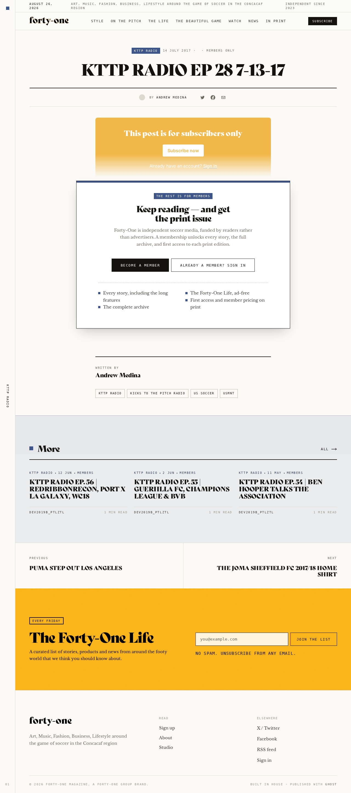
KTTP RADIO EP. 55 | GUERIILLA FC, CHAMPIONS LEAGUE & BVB (181, 489)
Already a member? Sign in (213, 265)
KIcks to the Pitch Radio (157, 393)
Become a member (140, 265)
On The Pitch (126, 21)
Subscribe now (183, 150)
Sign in (264, 760)
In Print (276, 21)
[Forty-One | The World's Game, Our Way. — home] (49, 21)
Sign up (167, 727)
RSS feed (266, 749)
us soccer (204, 393)
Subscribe (322, 21)
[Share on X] (202, 97)
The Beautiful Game (199, 21)
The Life (158, 21)
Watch (235, 21)
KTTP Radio (145, 51)
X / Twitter (268, 728)
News (253, 21)
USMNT (229, 393)
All (325, 449)
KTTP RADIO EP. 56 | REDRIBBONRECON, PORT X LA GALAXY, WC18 (77, 489)
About (165, 737)
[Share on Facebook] (212, 97)
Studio (166, 747)
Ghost (331, 784)
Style (97, 21)
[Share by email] (223, 97)
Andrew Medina (171, 97)
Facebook (267, 738)
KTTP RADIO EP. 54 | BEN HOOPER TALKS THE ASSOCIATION (280, 489)
